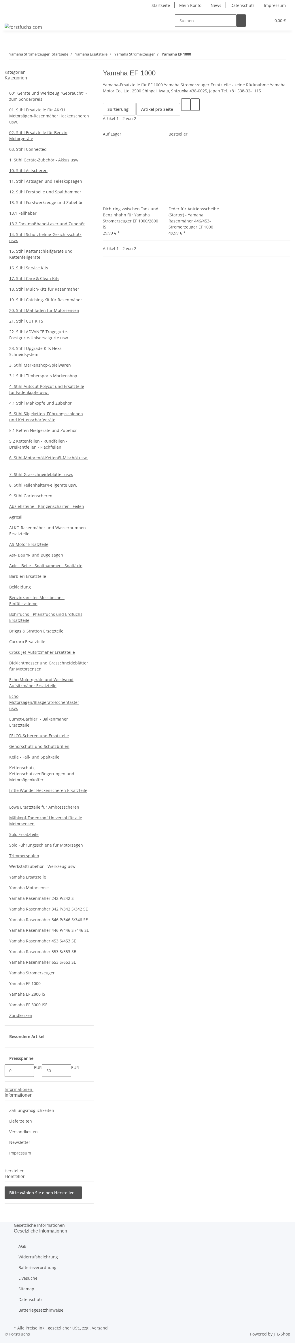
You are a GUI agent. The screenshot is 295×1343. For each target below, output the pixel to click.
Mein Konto (190, 5)
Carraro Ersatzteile (27, 641)
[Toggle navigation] (12, 15)
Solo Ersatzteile (24, 834)
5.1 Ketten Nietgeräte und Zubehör (43, 430)
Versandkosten (23, 1131)
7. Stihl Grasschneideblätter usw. (41, 474)
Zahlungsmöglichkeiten (31, 1110)
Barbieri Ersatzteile (27, 576)
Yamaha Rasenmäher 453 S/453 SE (42, 941)
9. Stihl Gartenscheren (30, 495)
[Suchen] (241, 20)
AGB (22, 1246)
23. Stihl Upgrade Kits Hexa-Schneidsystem (36, 351)
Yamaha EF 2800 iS (27, 994)
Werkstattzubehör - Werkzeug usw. (43, 866)
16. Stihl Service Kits (28, 267)
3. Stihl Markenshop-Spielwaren (40, 365)
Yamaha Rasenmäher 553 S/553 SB (42, 951)
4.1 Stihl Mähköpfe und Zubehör (40, 403)
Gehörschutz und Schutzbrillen (39, 746)
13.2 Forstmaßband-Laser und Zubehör (47, 223)
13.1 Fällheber (23, 213)
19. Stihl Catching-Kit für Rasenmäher (45, 299)
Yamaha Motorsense (29, 887)
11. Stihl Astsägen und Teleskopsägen (45, 181)
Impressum (275, 5)
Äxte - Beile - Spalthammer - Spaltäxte (45, 565)
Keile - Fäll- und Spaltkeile (34, 757)
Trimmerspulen (24, 855)
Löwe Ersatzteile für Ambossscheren (44, 807)
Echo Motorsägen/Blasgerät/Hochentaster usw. (44, 702)
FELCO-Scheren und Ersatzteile (39, 735)
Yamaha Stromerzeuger (32, 973)
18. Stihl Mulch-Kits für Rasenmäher (44, 289)
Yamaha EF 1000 (25, 983)
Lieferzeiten (20, 1121)
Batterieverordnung (37, 1267)
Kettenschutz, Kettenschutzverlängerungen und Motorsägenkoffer (41, 773)
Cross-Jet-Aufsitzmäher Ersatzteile (42, 652)
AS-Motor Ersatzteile (28, 544)
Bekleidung (20, 587)
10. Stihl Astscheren (28, 170)
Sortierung (117, 109)
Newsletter (19, 1142)
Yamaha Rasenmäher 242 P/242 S (41, 898)
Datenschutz (242, 5)
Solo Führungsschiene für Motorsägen (46, 845)
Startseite (161, 5)
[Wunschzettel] (264, 21)
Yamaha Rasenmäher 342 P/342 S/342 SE (48, 909)
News (216, 5)
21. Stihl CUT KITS (26, 321)
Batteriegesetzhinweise (40, 1310)
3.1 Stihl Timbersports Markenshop (43, 375)
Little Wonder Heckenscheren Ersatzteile (48, 790)
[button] (255, 21)
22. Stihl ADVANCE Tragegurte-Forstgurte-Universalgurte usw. (39, 334)
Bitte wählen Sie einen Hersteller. (42, 1192)
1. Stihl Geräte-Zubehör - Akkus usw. (44, 160)
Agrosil (15, 517)
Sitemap (26, 1288)
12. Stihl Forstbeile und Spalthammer (45, 192)
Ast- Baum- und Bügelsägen (36, 555)
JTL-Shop (282, 1334)
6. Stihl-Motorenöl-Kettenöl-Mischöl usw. (48, 457)
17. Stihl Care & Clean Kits (34, 278)
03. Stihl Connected (28, 149)
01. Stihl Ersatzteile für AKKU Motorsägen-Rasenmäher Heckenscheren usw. (49, 116)
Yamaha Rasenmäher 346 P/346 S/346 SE (48, 919)
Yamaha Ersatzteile (27, 877)
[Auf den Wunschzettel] (116, 199)
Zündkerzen (20, 1015)
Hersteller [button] (15, 1171)
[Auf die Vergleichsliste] (107, 199)
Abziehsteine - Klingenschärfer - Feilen (46, 506)
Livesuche (27, 1278)
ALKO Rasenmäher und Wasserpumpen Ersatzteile (47, 530)
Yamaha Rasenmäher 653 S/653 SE (42, 962)
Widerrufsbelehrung (38, 1257)
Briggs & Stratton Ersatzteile (36, 631)
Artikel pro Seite (157, 109)
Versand (100, 1328)
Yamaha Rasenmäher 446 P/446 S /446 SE (49, 930)
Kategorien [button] (16, 72)
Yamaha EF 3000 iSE (28, 1004)
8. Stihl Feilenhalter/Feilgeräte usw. (43, 485)
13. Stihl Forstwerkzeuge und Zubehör (46, 202)
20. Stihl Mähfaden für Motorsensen (44, 310)
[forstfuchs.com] (23, 26)
